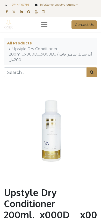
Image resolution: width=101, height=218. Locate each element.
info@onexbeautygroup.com (59, 4)
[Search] (91, 72)
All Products (19, 43)
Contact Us (84, 24)
